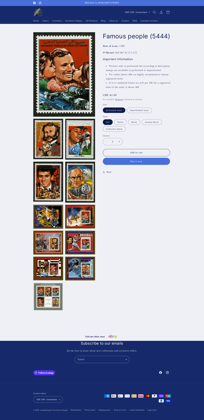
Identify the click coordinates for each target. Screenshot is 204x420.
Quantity (106, 136)
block (134, 122)
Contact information (136, 410)
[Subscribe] (126, 359)
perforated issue (114, 110)
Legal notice (152, 410)
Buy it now (136, 161)
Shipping (119, 99)
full (107, 122)
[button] (154, 12)
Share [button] (109, 172)
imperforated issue (139, 110)
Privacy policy (90, 410)
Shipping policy (105, 410)
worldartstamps (46, 410)
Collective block (114, 129)
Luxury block (152, 122)
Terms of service (120, 410)
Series (120, 122)
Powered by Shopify (60, 410)
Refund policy (76, 410)
